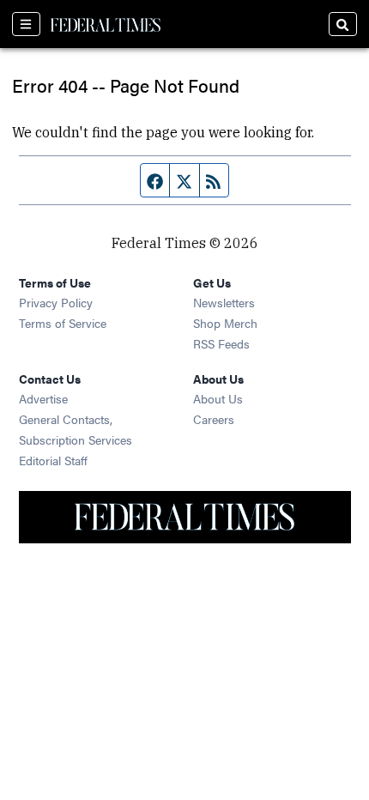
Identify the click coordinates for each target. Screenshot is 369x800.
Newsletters (224, 302)
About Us (218, 398)
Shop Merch (225, 322)
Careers (213, 418)
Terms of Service (62, 322)
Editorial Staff (53, 460)
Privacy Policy (56, 302)
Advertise (43, 398)
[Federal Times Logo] (105, 24)
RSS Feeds (221, 343)
